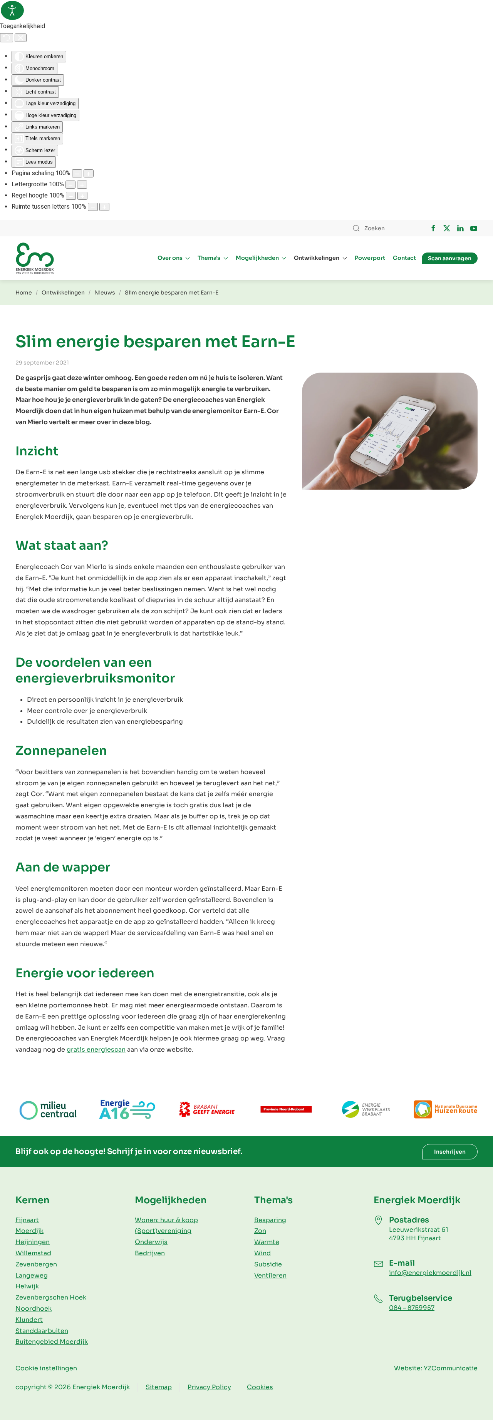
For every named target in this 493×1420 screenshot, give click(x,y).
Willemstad (33, 1253)
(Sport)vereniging (163, 1231)
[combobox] (383, 228)
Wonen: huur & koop (166, 1220)
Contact (404, 257)
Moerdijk (29, 1231)
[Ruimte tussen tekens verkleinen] (93, 207)
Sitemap (159, 1387)
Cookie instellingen (46, 1368)
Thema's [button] (209, 257)
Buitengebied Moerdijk (51, 1342)
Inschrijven (450, 1151)
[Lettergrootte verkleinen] (70, 185)
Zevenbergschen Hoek (50, 1297)
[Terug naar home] (34, 258)
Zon (260, 1231)
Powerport (370, 257)
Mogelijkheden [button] (257, 257)
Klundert (29, 1320)
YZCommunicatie (451, 1368)
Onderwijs (151, 1242)
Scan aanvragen (449, 258)
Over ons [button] (170, 257)
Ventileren (270, 1275)
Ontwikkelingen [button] (316, 257)
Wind (262, 1253)
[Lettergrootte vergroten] (82, 185)
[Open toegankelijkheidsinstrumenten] (12, 10)
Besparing (270, 1220)
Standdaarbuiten (41, 1331)
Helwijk (27, 1286)
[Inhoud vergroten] (89, 173)
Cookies (260, 1387)
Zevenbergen (36, 1264)
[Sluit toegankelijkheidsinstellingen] (21, 37)
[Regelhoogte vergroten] (82, 196)
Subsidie (268, 1264)
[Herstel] (6, 37)
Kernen (32, 1200)
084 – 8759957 (411, 1308)
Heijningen (32, 1242)
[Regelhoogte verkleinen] (71, 196)
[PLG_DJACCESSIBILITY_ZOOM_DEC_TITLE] (77, 173)
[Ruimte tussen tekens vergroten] (104, 207)
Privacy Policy (209, 1387)
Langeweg (31, 1275)
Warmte (266, 1242)
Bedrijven (150, 1253)
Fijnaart (27, 1220)
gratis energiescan (96, 1049)
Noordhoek (33, 1309)
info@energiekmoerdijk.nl (430, 1273)
